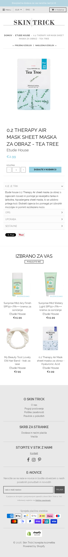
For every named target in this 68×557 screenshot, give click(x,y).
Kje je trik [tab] (11, 186)
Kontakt (34, 453)
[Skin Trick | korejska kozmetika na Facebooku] (28, 460)
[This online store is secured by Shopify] (34, 536)
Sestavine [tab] (11, 226)
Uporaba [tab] (10, 219)
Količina (11, 165)
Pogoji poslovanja (34, 408)
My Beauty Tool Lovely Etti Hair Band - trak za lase (17, 361)
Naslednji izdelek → (45, 45)
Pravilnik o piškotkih (34, 416)
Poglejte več (34, 262)
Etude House (22, 35)
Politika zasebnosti (34, 412)
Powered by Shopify (34, 546)
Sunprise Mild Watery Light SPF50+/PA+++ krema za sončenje (50, 307)
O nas (34, 405)
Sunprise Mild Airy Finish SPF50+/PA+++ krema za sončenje (17, 307)
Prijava (59, 490)
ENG (28, 9)
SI (33, 9)
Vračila (34, 436)
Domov (8, 35)
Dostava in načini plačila (34, 432)
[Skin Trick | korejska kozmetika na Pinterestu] (39, 460)
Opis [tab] (7, 212)
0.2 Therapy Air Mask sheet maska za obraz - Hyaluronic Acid (50, 361)
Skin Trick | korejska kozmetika (39, 542)
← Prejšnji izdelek (22, 45)
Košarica (59, 10)
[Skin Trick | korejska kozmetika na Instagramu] (34, 460)
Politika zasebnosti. (43, 500)
